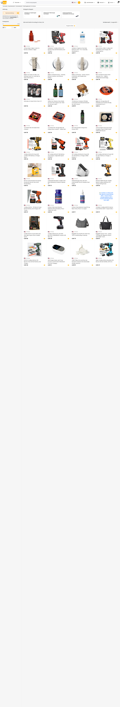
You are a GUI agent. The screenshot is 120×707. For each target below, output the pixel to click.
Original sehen (69, 25)
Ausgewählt (114, 22)
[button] (89, 2)
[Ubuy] (4, 2)
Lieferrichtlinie (13, 17)
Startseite (5, 6)
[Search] (79, 2)
